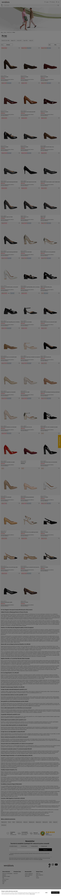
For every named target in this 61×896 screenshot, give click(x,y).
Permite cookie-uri (55, 892)
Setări (46, 892)
